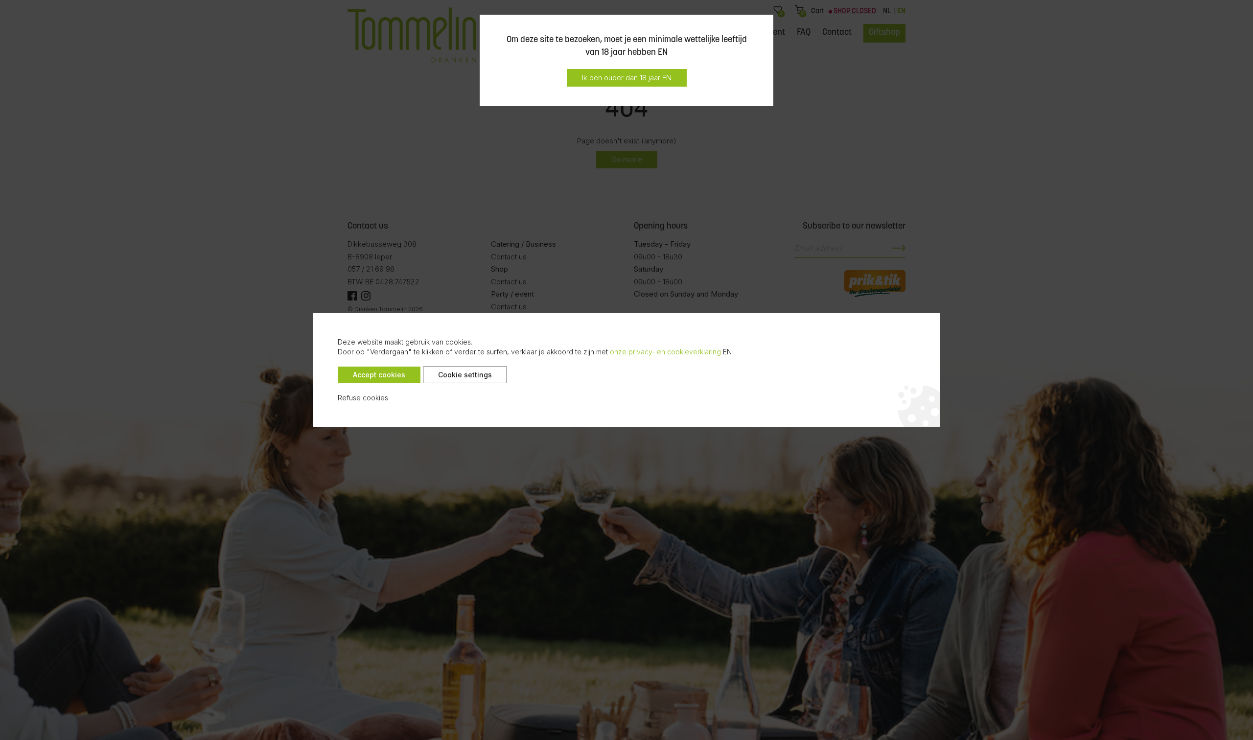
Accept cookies (379, 374)
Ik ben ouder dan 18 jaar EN (627, 77)
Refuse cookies (363, 397)
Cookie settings (465, 374)
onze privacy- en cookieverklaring (665, 351)
